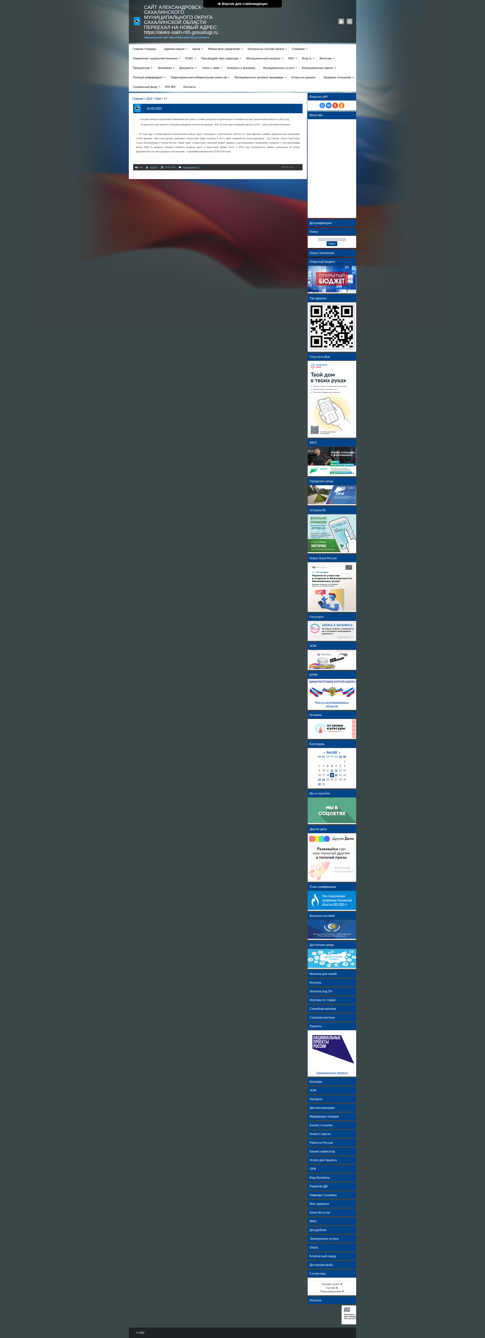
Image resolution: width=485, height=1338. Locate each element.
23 (319, 779)
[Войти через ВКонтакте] (329, 105)
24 (323, 779)
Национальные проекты (332, 1072)
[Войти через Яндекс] (335, 105)
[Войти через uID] (322, 105)
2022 (149, 98)
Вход (349, 21)
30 (319, 784)
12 (332, 770)
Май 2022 (331, 752)
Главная (138, 98)
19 (332, 775)
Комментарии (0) (191, 167)
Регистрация (341, 21)
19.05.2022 (154, 108)
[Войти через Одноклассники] (341, 105)
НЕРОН (154, 167)
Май (158, 98)
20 (336, 775)
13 (336, 770)
